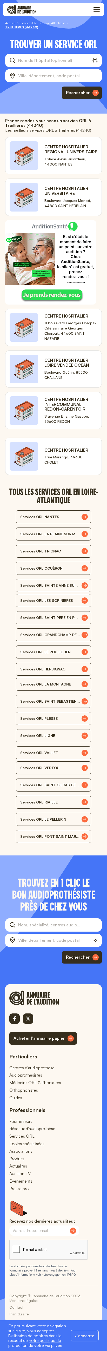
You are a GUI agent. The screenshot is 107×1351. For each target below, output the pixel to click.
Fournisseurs (20, 1121)
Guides (15, 1097)
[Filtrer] (95, 60)
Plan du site (19, 1314)
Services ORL (22, 1136)
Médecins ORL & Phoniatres (35, 1082)
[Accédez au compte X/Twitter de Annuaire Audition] (28, 1018)
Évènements (20, 1181)
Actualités (18, 1166)
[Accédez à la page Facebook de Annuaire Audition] (14, 1018)
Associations (20, 1151)
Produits (16, 1158)
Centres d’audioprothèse (32, 1067)
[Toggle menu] (96, 9)
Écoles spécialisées (26, 1143)
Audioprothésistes (25, 1075)
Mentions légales (23, 1300)
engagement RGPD (62, 1274)
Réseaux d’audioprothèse (32, 1128)
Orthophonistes (23, 1090)
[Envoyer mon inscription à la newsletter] (73, 1231)
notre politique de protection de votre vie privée (35, 1343)
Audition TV (20, 1173)
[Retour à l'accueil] (43, 998)
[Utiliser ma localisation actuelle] (95, 940)
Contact (16, 1307)
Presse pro (19, 1188)
